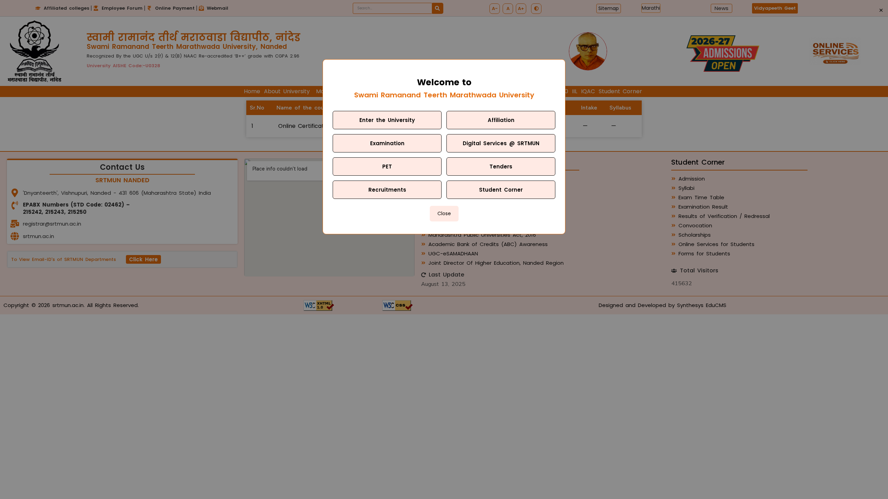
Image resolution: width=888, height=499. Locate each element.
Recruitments (387, 189)
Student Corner (501, 189)
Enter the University (387, 120)
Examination (387, 143)
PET (387, 166)
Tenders (500, 166)
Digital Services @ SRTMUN (501, 143)
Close (444, 213)
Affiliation (501, 120)
